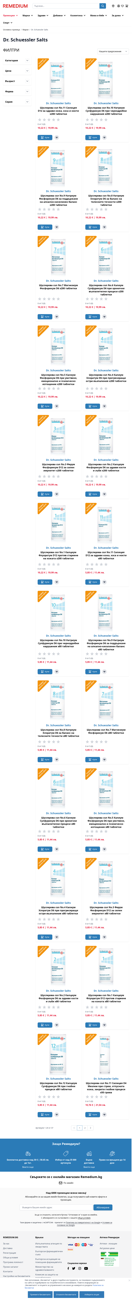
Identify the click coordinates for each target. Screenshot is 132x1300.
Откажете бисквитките (66, 1294)
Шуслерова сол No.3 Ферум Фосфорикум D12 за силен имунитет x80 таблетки (106, 910)
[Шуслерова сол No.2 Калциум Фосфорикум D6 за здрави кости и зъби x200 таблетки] (106, 436)
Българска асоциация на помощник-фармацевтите (48, 1261)
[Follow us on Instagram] (79, 1268)
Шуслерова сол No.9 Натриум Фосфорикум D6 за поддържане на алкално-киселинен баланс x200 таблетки (58, 200)
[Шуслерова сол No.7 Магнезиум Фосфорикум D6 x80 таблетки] (106, 701)
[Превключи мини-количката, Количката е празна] (127, 6)
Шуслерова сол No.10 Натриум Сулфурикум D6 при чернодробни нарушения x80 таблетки (58, 643)
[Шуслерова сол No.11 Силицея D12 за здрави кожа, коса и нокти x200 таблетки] (58, 79)
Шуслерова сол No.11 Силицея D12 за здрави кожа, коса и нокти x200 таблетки (58, 110)
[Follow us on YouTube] (86, 1268)
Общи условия (10, 1257)
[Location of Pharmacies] (113, 6)
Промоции (9, 15)
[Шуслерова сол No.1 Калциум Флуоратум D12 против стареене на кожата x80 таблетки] (106, 966)
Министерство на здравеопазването (44, 1268)
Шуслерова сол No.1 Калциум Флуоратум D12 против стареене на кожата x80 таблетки (106, 998)
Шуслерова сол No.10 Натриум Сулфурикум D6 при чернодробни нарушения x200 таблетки (106, 110)
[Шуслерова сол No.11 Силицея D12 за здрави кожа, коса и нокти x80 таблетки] (106, 523)
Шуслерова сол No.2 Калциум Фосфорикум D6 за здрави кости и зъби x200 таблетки (106, 467)
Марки (25, 29)
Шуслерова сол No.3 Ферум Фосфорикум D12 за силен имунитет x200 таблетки (58, 467)
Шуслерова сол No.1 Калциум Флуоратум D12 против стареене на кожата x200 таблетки (58, 555)
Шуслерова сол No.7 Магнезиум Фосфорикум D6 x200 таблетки (58, 287)
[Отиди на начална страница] (15, 6)
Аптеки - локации (108, 1243)
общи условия (84, 1218)
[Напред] (90, 1127)
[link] (74, 1127)
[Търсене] (103, 6)
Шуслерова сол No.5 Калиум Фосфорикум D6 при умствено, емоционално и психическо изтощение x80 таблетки (106, 822)
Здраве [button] (41, 15)
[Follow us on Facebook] (68, 1268)
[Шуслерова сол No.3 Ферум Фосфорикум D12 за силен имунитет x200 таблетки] (58, 436)
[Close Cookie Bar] (129, 1280)
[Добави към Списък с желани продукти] (56, 137)
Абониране (103, 1207)
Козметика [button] (76, 15)
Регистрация (9, 1252)
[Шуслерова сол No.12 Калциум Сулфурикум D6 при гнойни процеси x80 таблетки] (58, 1054)
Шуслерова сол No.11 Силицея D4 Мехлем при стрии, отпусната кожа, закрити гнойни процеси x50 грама (106, 1088)
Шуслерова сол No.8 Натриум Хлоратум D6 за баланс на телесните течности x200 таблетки (106, 200)
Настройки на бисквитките (16, 1276)
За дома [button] (116, 15)
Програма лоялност (13, 1262)
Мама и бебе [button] (97, 15)
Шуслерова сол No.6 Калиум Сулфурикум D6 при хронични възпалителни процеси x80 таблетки (58, 822)
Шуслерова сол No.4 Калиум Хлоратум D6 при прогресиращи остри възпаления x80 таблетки (58, 910)
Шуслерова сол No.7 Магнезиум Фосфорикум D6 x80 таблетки (106, 731)
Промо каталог (10, 1266)
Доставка (7, 1248)
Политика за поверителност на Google (83, 1222)
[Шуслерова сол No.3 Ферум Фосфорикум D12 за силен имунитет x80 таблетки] (106, 879)
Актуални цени (107, 1248)
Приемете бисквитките (40, 1294)
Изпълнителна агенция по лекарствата (48, 1245)
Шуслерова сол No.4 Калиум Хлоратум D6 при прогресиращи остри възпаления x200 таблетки (106, 378)
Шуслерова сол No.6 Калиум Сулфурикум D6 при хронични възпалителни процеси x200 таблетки (106, 290)
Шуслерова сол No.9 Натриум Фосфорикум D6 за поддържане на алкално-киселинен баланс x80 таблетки (106, 645)
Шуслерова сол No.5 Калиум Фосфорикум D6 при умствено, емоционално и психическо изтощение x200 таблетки (58, 379)
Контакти (8, 1271)
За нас (6, 1243)
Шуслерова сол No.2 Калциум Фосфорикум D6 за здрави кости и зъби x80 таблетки (58, 998)
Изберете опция (92, 1294)
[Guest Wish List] (122, 6)
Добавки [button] (58, 15)
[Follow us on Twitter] (73, 1268)
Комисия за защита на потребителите (46, 1276)
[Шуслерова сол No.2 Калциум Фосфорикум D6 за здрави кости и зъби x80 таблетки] (58, 966)
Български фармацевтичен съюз (49, 1253)
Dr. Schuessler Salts (58, 103)
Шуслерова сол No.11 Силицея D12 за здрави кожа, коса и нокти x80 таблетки (106, 555)
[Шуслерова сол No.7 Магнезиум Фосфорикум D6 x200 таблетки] (58, 256)
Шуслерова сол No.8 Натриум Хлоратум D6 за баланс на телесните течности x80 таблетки (58, 732)
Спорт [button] (6, 22)
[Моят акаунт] (118, 5)
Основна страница (11, 29)
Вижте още (28, 1167)
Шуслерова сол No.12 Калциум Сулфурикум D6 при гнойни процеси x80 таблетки (58, 1086)
